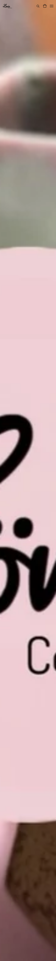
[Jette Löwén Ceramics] (8, 6)
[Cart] (44, 6)
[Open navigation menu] (51, 6)
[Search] (38, 6)
